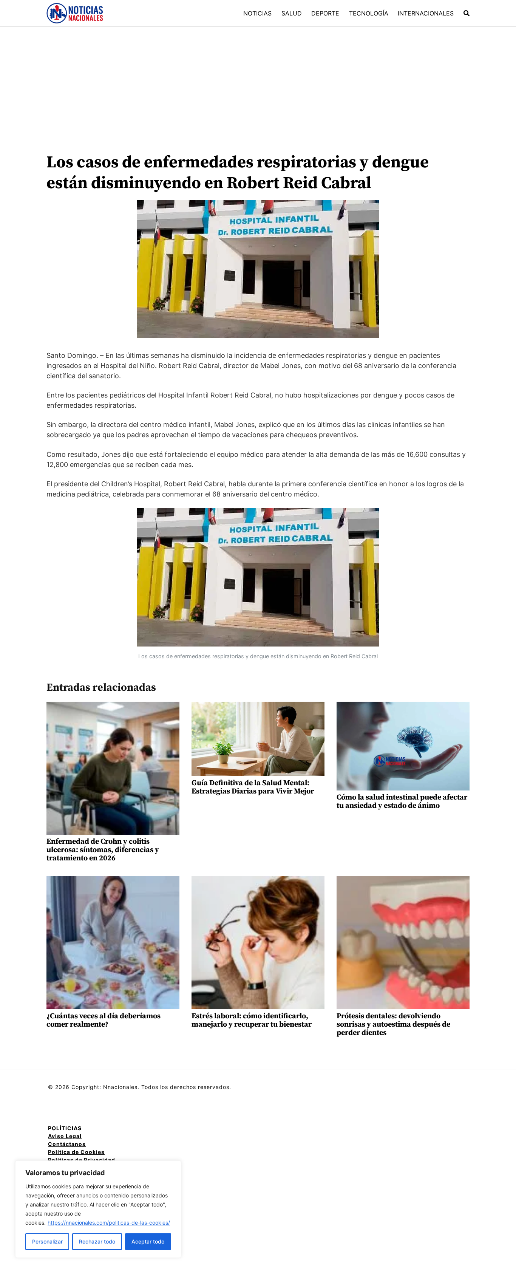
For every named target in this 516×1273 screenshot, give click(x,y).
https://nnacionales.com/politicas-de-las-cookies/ (109, 1222)
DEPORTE (325, 13)
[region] (98, 1209)
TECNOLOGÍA (368, 13)
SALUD (291, 13)
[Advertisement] (258, 83)
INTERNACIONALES (426, 13)
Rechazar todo (97, 1241)
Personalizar (47, 1241)
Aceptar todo (147, 1241)
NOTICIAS (257, 13)
